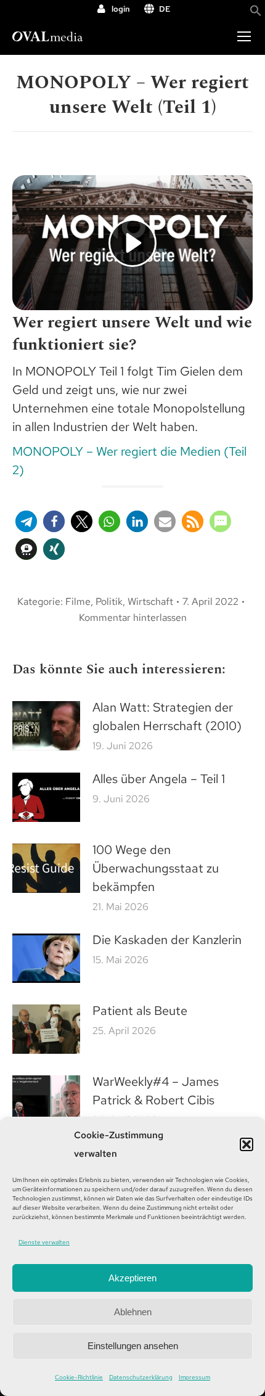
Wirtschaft (150, 601)
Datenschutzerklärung (141, 1377)
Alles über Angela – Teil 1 (158, 779)
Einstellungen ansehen (133, 1346)
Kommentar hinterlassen (133, 617)
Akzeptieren (132, 1278)
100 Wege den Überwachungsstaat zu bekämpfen (155, 868)
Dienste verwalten (44, 1242)
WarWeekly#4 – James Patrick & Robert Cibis (155, 1091)
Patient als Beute (139, 1011)
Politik (109, 601)
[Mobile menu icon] (244, 36)
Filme (78, 601)
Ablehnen (133, 1312)
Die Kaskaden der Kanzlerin (167, 940)
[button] (246, 1144)
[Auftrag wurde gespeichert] (46, 725)
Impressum (194, 1377)
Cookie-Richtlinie (79, 1377)
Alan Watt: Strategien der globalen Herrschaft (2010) (167, 716)
